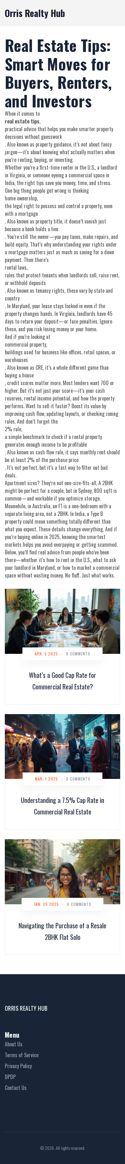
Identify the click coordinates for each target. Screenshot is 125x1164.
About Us (13, 1044)
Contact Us (16, 1088)
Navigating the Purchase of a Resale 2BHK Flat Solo (62, 931)
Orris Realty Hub (35, 13)
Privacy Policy (18, 1066)
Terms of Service (21, 1055)
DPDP (10, 1077)
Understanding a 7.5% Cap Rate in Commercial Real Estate (62, 805)
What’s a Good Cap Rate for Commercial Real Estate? (62, 680)
